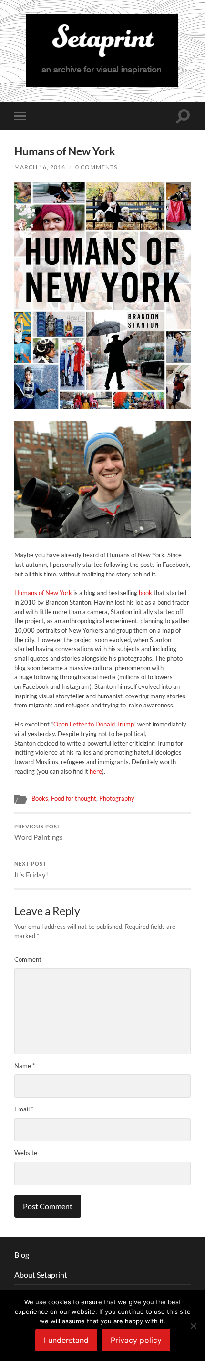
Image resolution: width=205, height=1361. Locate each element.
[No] (193, 1326)
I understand (66, 1340)
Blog (21, 1254)
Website (25, 1153)
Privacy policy (136, 1340)
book (145, 592)
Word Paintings (38, 833)
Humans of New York (43, 592)
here (96, 771)
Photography (116, 798)
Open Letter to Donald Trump (93, 724)
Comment (29, 959)
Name (24, 1065)
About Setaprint (40, 1274)
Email (23, 1109)
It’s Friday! (31, 870)
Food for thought (73, 798)
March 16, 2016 (39, 167)
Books (39, 798)
